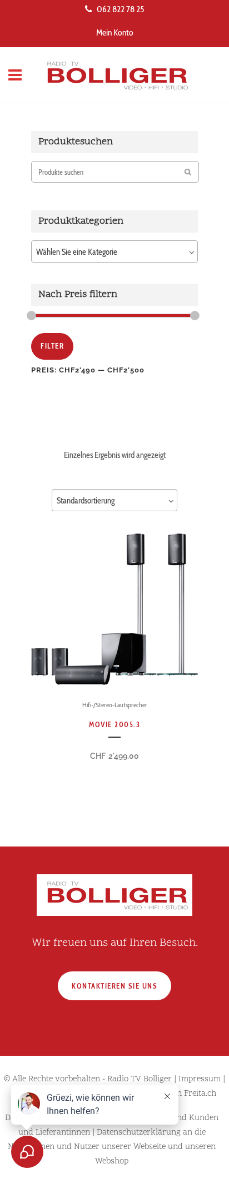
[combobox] (114, 251)
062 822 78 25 (120, 9)
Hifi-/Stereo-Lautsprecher (114, 705)
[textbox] (114, 252)
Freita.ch (200, 1094)
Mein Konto (114, 32)
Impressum (199, 1079)
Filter (52, 345)
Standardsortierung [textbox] (85, 501)
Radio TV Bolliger (139, 1079)
